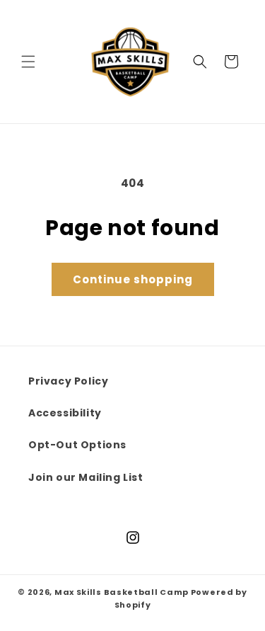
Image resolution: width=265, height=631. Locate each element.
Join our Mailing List (85, 477)
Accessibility (65, 413)
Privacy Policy (68, 381)
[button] (28, 61)
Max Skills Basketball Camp (121, 592)
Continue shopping (133, 279)
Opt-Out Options (77, 445)
